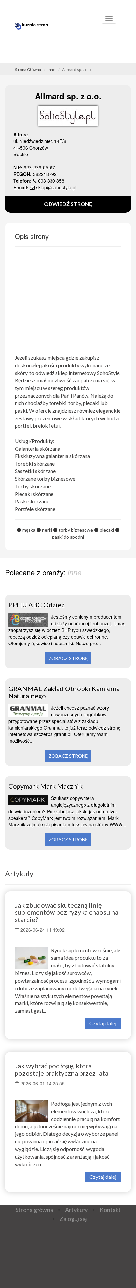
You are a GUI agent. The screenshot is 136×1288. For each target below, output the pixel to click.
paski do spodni (68, 537)
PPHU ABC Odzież (36, 605)
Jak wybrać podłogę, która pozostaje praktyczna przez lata (61, 1069)
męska (28, 530)
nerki (47, 530)
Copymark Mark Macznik (45, 786)
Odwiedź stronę (68, 204)
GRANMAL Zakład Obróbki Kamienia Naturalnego (63, 692)
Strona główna (34, 1209)
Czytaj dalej (102, 1023)
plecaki (107, 530)
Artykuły (19, 873)
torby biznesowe (76, 530)
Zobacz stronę (68, 658)
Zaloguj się (73, 1218)
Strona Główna (28, 69)
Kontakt (110, 1209)
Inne (51, 69)
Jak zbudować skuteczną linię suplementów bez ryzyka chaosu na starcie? (66, 912)
